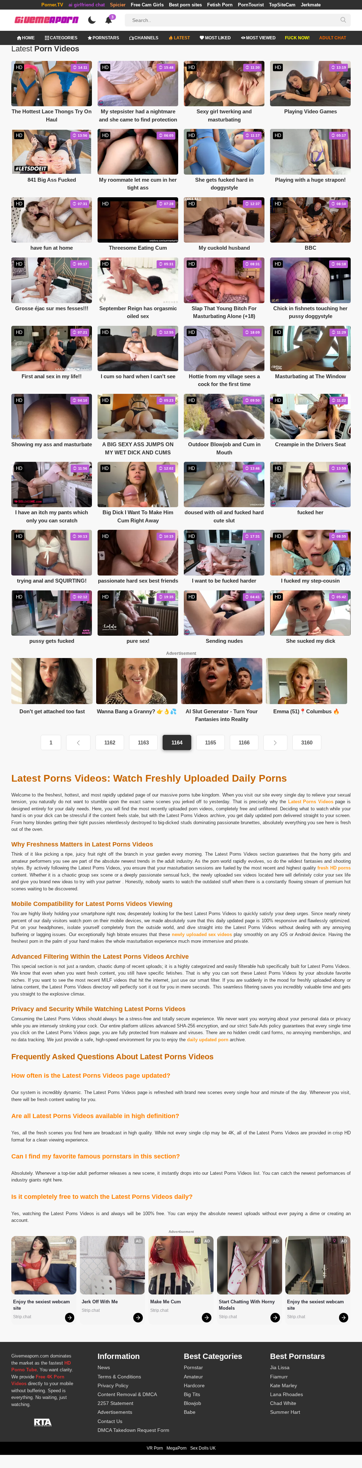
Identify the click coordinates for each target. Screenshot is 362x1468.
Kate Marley (283, 1385)
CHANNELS (146, 37)
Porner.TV (52, 4)
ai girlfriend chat (87, 4)
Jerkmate (311, 4)
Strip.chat (22, 1316)
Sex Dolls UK (203, 1448)
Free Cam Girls (147, 4)
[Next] (275, 742)
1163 (143, 742)
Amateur (193, 1376)
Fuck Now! (297, 37)
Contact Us (110, 1421)
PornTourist (251, 4)
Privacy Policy (113, 1385)
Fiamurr (279, 1376)
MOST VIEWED (261, 37)
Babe (189, 1412)
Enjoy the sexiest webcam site (42, 1305)
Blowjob (192, 1403)
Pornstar (193, 1367)
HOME (28, 37)
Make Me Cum (165, 1301)
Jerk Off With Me (100, 1301)
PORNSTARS (106, 37)
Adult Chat (332, 37)
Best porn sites (185, 4)
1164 (176, 742)
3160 (307, 742)
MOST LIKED (218, 37)
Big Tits (192, 1394)
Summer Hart (285, 1412)
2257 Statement (115, 1403)
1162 (109, 742)
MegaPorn (177, 1448)
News (104, 1367)
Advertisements (115, 1412)
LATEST (182, 37)
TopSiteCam (282, 4)
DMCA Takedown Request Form (133, 1430)
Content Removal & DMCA (127, 1394)
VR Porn (155, 1448)
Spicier (117, 4)
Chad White (283, 1403)
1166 (244, 742)
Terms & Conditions (119, 1376)
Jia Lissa (280, 1367)
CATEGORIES (63, 37)
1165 (210, 742)
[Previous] (78, 742)
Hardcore (194, 1385)
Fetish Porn (220, 4)
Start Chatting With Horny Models (247, 1305)
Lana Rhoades (286, 1394)
